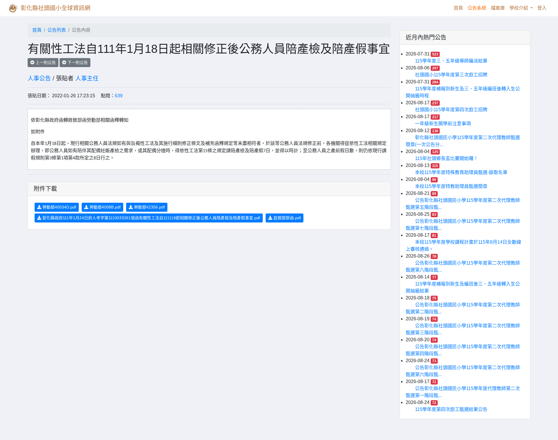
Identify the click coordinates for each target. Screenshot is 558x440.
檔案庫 (498, 8)
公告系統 (477, 8)
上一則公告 (45, 62)
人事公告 (39, 78)
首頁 (459, 7)
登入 (542, 8)
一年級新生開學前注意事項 (443, 123)
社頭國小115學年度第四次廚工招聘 (451, 109)
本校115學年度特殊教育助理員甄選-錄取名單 (461, 172)
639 (119, 95)
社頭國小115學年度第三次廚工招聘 (451, 74)
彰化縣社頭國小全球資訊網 (55, 8)
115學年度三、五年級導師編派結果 (451, 60)
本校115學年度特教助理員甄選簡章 (451, 186)
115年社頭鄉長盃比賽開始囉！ (446, 158)
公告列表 (56, 30)
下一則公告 (77, 62)
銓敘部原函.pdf (286, 217)
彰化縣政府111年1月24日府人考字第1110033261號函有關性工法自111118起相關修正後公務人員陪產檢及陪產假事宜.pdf (150, 217)
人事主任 (87, 78)
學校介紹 (519, 8)
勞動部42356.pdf (149, 207)
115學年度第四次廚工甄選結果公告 (451, 409)
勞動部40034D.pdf (58, 207)
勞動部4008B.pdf (104, 207)
